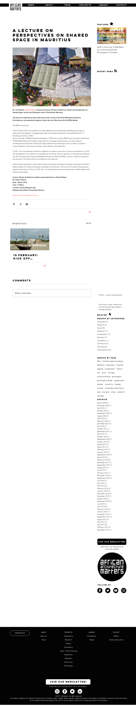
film (98, 373)
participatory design (105, 380)
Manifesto (101, 365)
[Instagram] (57, 691)
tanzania (106, 392)
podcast (100, 384)
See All (88, 223)
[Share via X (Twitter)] (20, 204)
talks (99, 392)
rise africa (109, 384)
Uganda (100, 369)
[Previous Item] (101, 36)
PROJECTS (68, 632)
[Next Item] (122, 36)
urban (113, 392)
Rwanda (120, 365)
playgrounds (119, 380)
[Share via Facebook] (14, 204)
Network (44, 636)
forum (104, 373)
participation (117, 377)
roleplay (117, 384)
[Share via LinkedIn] (27, 204)
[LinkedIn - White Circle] (80, 691)
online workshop (103, 377)
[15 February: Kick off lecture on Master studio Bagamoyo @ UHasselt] (29, 239)
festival (119, 369)
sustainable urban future (114, 388)
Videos (91, 640)
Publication (110, 365)
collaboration (110, 369)
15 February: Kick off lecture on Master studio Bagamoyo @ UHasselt (28, 256)
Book (99, 361)
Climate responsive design (113, 361)
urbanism (121, 392)
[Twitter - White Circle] (72, 691)
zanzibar (100, 396)
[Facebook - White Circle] (64, 691)
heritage (111, 373)
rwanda (100, 388)
